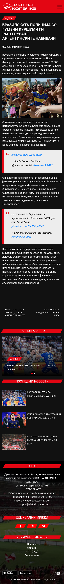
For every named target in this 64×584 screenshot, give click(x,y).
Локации (32, 547)
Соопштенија (32, 555)
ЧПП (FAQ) (32, 551)
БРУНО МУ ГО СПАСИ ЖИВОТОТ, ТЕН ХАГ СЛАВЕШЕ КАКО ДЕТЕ (15, 312)
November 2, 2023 (21, 236)
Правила (32, 544)
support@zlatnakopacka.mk (33, 504)
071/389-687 (33, 489)
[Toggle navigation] (59, 7)
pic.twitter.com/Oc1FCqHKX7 (27, 226)
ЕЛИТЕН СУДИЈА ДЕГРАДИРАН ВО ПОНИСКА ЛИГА (47, 312)
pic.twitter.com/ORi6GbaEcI (26, 154)
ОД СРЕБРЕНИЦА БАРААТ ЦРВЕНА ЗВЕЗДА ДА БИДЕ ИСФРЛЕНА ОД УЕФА (42, 440)
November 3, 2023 (42, 165)
